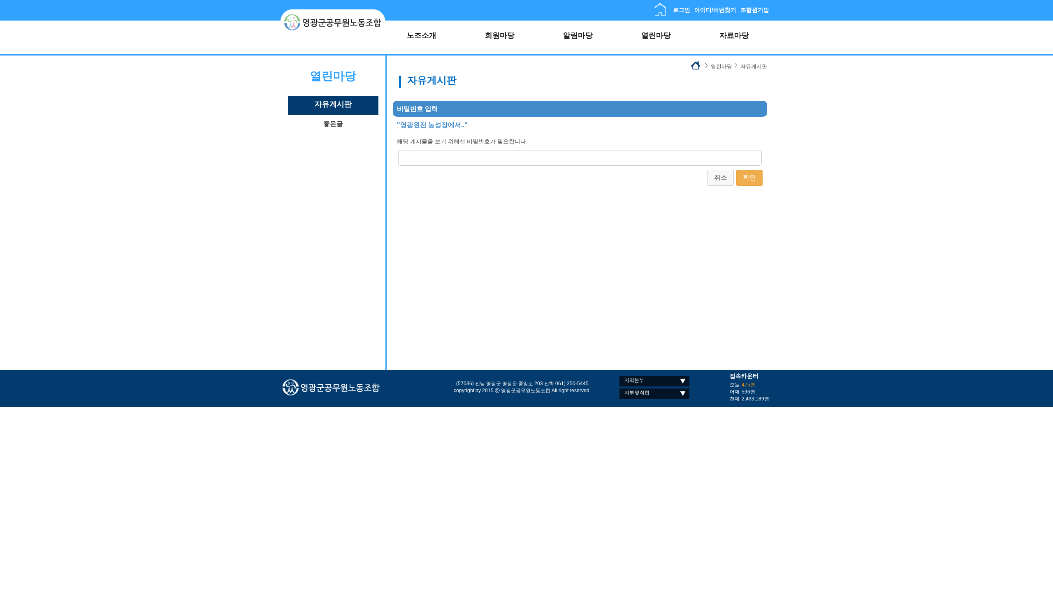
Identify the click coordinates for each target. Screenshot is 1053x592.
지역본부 (634, 380)
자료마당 (734, 35)
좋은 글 (333, 123)
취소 (720, 177)
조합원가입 (754, 10)
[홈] (660, 6)
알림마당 (578, 35)
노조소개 (421, 35)
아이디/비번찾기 (715, 10)
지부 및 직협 (636, 392)
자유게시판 (333, 104)
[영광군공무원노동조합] (333, 12)
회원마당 (500, 35)
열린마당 (656, 35)
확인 (749, 177)
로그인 (681, 10)
